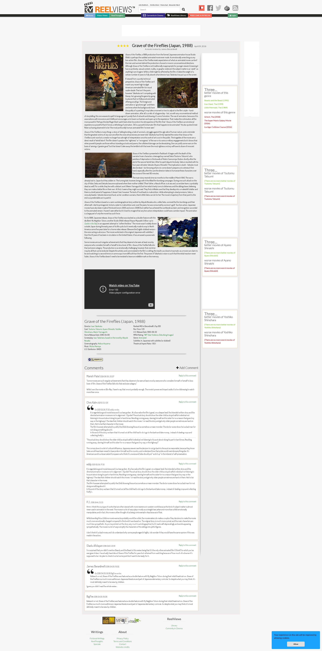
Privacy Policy (123, 638)
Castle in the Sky (90, 223)
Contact (122, 644)
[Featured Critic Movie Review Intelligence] (109, 620)
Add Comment (188, 368)
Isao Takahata (96, 326)
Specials (97, 644)
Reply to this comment (187, 375)
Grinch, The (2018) (212, 117)
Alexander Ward (174, 5)
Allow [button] (295, 644)
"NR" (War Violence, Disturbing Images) (158, 335)
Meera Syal (164, 5)
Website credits (123, 647)
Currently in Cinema (154, 15)
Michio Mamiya (95, 346)
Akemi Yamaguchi (100, 332)
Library (174, 625)
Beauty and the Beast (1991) (216, 100)
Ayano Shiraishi (109, 329)
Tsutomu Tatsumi (95, 329)
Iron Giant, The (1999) (213, 104)
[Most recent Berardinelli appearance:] (134, 620)
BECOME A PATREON (201, 15)
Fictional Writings (97, 638)
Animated (142, 337)
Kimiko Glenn (154, 5)
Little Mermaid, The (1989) (216, 107)
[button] (290, 638)
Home (90, 15)
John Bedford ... (144, 5)
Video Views (102, 15)
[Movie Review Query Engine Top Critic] (121, 620)
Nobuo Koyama (104, 343)
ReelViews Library (178, 15)
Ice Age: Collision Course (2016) (218, 127)
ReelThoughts (117, 15)
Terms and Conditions (122, 641)
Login (233, 15)
